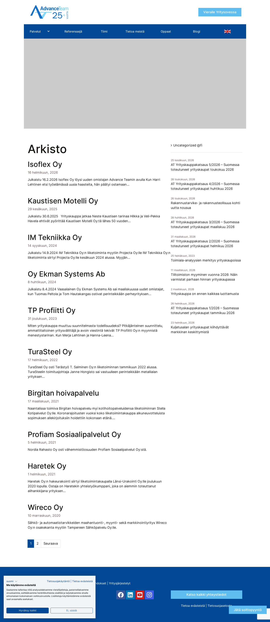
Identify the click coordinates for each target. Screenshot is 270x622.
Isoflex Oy (45, 164)
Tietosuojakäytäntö (58, 581)
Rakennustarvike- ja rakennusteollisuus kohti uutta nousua (205, 205)
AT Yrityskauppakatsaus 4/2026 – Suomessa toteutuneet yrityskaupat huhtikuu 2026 (205, 186)
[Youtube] (139, 594)
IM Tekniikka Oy (55, 237)
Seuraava (51, 543)
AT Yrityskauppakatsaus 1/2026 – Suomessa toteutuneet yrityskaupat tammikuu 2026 (205, 310)
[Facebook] (120, 594)
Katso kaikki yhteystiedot (206, 594)
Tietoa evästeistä (193, 605)
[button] (11, 581)
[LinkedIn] (130, 594)
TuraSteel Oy (50, 351)
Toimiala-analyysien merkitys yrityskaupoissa (206, 260)
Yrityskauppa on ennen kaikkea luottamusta (205, 294)
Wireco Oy (45, 507)
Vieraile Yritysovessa (219, 12)
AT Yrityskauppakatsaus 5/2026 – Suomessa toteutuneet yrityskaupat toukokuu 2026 (205, 167)
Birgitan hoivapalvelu (63, 393)
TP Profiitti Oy (51, 310)
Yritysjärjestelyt (119, 583)
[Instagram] (149, 594)
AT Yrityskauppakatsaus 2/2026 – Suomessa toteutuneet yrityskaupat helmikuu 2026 (205, 243)
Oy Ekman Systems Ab (66, 274)
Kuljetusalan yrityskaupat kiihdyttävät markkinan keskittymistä (200, 329)
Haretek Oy (47, 466)
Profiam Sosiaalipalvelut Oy (74, 434)
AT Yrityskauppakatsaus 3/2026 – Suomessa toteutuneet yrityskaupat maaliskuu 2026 (205, 224)
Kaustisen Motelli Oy (63, 200)
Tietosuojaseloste (220, 605)
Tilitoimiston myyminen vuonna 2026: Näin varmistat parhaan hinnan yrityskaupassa (204, 277)
